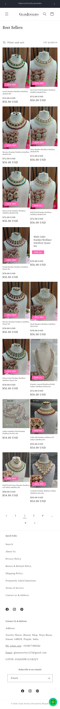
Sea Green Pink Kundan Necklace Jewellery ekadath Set (42, 91)
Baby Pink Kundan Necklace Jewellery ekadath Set (40, 213)
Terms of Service (15, 588)
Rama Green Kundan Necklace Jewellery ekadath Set (14, 212)
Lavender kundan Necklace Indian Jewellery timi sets (43, 492)
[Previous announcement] (6, 4)
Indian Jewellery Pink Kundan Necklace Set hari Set (14, 432)
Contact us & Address (17, 595)
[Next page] (34, 523)
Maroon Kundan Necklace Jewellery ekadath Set (16, 153)
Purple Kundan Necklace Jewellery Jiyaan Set (15, 268)
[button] (6, 14)
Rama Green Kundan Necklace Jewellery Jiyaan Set (14, 379)
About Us (11, 551)
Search (9, 544)
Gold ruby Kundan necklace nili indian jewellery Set (42, 438)
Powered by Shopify (40, 704)
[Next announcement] (54, 4)
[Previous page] (6, 515)
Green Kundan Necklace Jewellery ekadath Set (15, 92)
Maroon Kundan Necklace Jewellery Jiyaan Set (16, 323)
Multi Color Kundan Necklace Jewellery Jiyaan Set (43, 241)
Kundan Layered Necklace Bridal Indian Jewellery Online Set (42, 385)
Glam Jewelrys (25, 704)
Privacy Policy (13, 558)
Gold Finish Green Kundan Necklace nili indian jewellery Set (16, 486)
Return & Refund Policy (19, 566)
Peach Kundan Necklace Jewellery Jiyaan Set (42, 325)
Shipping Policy (14, 573)
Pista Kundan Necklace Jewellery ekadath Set (42, 150)
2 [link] (24, 515)
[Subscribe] (48, 678)
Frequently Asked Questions (21, 580)
